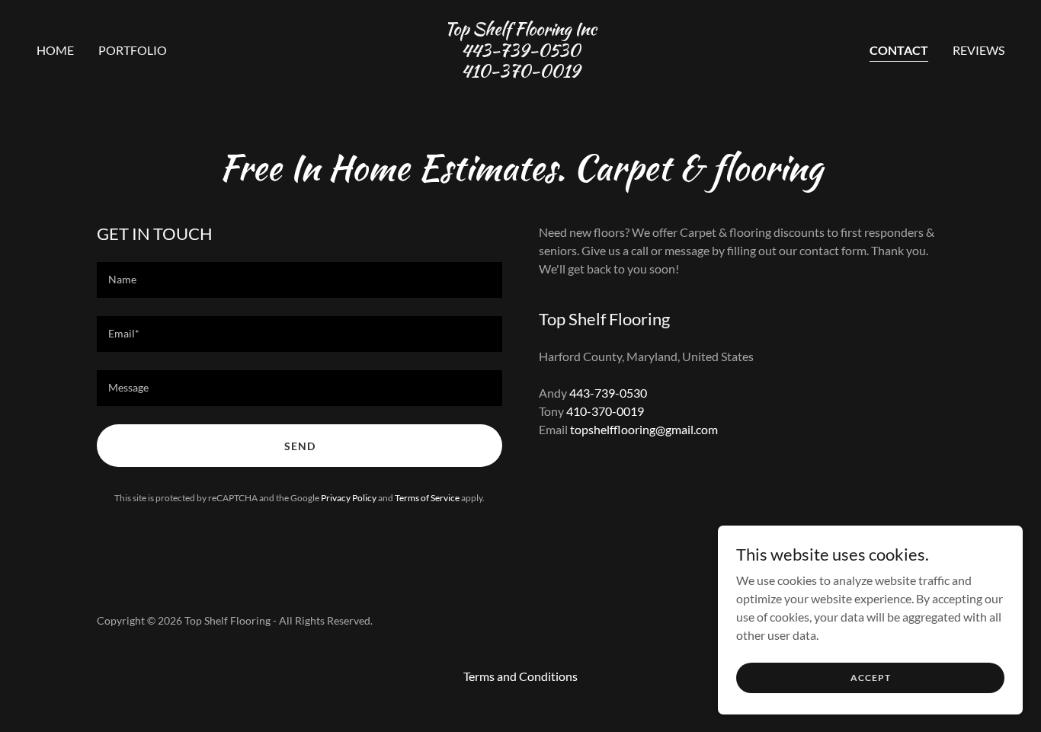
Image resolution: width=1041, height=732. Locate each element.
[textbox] (299, 280)
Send (300, 446)
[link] (520, 72)
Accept (870, 677)
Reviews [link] (978, 50)
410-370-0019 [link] (605, 411)
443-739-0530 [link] (608, 392)
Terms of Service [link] (427, 497)
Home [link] (55, 50)
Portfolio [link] (132, 50)
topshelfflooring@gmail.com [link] (644, 429)
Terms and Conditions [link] (520, 676)
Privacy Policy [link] (348, 497)
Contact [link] (899, 50)
